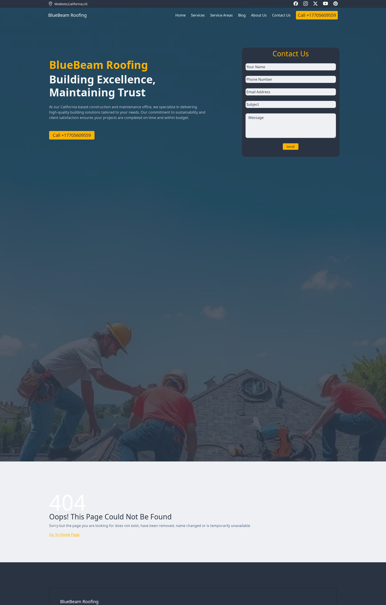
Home (180, 15)
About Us (259, 15)
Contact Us (281, 15)
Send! (290, 146)
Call (317, 15)
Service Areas (221, 15)
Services (198, 15)
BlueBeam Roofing (79, 602)
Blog (242, 15)
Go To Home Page (64, 534)
